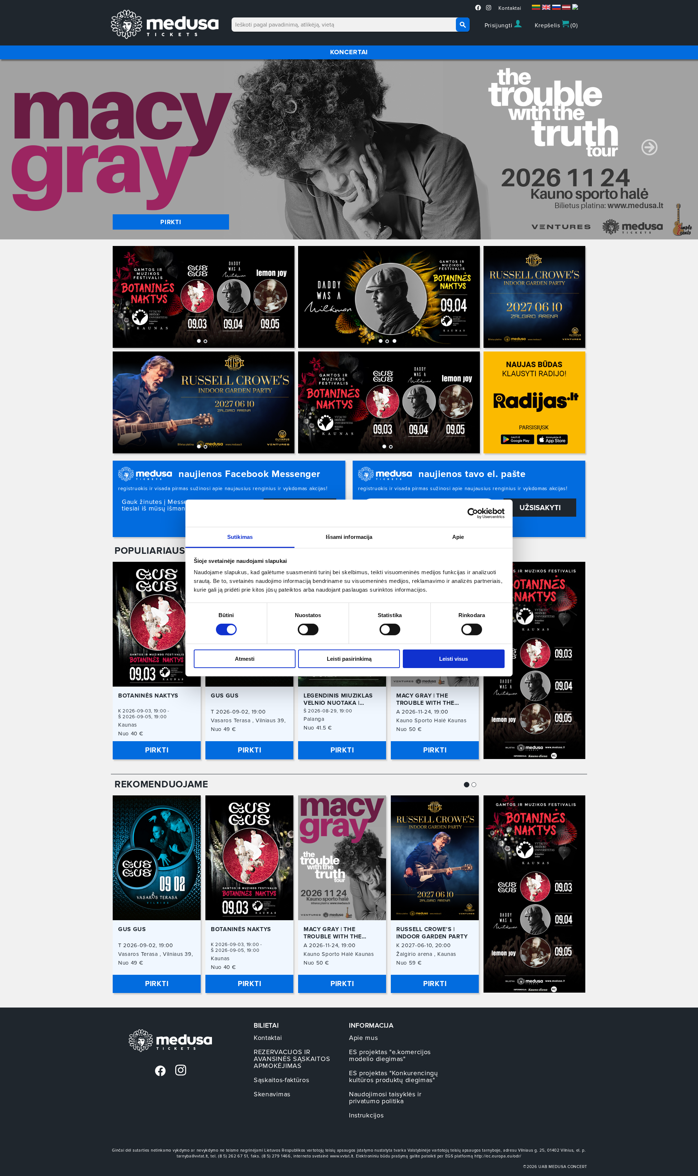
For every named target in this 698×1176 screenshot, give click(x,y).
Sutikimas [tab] (240, 537)
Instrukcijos (366, 1115)
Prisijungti (499, 25)
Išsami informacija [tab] (349, 537)
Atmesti (244, 659)
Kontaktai (509, 8)
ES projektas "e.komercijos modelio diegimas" (390, 1055)
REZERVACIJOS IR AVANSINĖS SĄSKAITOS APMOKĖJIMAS (292, 1059)
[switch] (308, 629)
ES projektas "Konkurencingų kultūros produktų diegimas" (393, 1076)
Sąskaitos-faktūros (281, 1080)
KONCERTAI (349, 52)
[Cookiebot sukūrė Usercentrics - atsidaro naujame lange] (473, 513)
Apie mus (363, 1038)
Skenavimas (272, 1094)
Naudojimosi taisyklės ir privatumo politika (385, 1097)
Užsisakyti (540, 508)
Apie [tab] (458, 537)
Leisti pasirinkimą (349, 659)
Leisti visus (453, 659)
